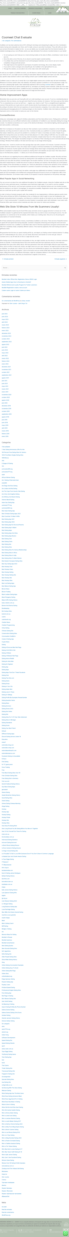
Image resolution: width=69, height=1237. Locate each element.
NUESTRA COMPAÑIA (20, 8)
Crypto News (5, 642)
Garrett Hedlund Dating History (11, 784)
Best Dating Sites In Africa (9, 552)
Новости (4, 1174)
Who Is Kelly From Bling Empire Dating (13, 1127)
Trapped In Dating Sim (8, 1074)
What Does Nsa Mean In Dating (11, 1101)
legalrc (4, 895)
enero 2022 (5, 364)
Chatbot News (6, 622)
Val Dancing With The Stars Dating (12, 1087)
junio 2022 (5, 350)
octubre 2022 (6, 339)
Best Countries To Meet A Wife (11, 516)
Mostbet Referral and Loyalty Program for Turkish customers (19, 285)
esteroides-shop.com (8, 747)
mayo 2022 (5, 353)
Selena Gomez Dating (8, 1009)
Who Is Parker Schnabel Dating (11, 1140)
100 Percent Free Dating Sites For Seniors (14, 452)
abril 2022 (5, 355)
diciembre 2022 (6, 333)
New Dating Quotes (7, 945)
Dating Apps (5, 669)
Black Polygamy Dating (8, 597)
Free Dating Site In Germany (10, 778)
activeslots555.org (7, 469)
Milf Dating (5, 926)
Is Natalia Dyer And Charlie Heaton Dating (14, 856)
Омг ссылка (5, 1177)
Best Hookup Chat (7, 566)
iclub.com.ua (5, 834)
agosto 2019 (5, 417)
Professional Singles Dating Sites (11, 990)
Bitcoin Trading (6, 591)
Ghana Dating (6, 792)
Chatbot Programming (8, 625)
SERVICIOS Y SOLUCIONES (35, 8)
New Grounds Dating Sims (9, 948)
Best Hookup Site (7, 577)
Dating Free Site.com (8, 678)
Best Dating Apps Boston (9, 536)
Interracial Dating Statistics (10, 839)
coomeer (47, 84)
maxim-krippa (6, 917)
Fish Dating (5, 761)
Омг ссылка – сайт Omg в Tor (18, 303)
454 (3, 460)
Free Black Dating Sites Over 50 (11, 772)
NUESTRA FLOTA (49, 8)
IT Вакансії (5, 862)
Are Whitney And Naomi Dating (11, 497)
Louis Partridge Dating (8, 909)
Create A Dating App (8, 639)
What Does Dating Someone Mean (12, 1096)
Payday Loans (6, 984)
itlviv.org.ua (5, 867)
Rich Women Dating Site (9, 998)
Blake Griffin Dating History (9, 600)
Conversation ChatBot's (9, 636)
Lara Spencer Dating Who (9, 892)
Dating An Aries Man (8, 661)
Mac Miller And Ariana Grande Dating (12, 912)
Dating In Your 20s (7, 686)
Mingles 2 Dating (6, 929)
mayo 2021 (5, 386)
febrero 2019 (5, 433)
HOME (10, 8)
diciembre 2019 (6, 405)
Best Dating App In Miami (9, 527)
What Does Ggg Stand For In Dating (12, 1099)
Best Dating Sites (7, 547)
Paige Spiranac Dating (8, 979)
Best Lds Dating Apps (8, 583)
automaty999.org (7, 508)
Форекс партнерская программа (11, 1193)
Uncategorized (6, 1076)
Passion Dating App (7, 982)
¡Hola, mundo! (26, 300)
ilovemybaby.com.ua (8, 837)
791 (3, 466)
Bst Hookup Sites (7, 611)
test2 (3, 1062)
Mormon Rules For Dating (9, 934)
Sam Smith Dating (7, 1001)
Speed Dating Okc (7, 1040)
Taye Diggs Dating (7, 1051)
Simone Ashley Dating (8, 1021)
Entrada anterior (8, 259)
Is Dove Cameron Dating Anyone (11, 848)
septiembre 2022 (7, 341)
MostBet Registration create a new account (14, 287)
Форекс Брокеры (7, 1188)
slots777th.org (6, 1029)
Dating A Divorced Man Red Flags (11, 647)
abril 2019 (4, 428)
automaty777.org (7, 505)
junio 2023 (5, 316)
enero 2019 (5, 436)
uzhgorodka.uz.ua (7, 1085)
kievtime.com (6, 878)
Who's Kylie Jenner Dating (9, 1154)
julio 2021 (4, 380)
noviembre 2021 (6, 369)
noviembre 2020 (6, 394)
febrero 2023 (5, 327)
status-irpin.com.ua (7, 1048)
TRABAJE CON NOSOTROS (18, 13)
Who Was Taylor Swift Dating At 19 (12, 1152)
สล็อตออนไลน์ (5, 1196)
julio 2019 (4, 419)
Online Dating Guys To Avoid (10, 968)
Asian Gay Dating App (8, 502)
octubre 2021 (5, 372)
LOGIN (49, 13)
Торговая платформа (8, 1182)
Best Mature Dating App (9, 586)
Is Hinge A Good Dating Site (10, 851)
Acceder (4, 1206)
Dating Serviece (6, 706)
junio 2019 (5, 422)
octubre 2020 (6, 397)
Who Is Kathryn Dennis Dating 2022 (12, 1124)
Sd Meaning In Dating (8, 1004)
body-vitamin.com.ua (8, 603)
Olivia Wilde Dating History (9, 959)
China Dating (5, 628)
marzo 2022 (5, 358)
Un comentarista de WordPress (11, 300)
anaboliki (4, 483)
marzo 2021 (5, 389)
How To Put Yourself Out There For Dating (14, 831)
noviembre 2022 (6, 336)
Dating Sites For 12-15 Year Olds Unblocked (14, 717)
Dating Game (5, 681)
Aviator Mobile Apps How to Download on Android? (16, 282)
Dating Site (5, 714)
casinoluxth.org (6, 619)
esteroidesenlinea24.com (9, 750)
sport (3, 1046)
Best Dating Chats (7, 541)
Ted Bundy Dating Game (9, 1054)
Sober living (5, 1035)
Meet (3, 920)
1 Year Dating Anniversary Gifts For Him (13, 449)
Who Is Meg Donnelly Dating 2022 (11, 1138)
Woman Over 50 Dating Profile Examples (13, 1163)
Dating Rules (5, 703)
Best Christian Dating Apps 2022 (11, 513)
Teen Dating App (6, 1057)
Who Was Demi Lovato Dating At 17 (12, 1149)
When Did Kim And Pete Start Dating (12, 1107)
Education (5, 739)
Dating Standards (7, 722)
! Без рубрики (6, 446)
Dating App (5, 667)
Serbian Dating (6, 1015)
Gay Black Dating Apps (8, 786)
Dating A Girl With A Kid (8, 650)
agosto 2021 (5, 378)
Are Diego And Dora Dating (9, 485)
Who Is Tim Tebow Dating (9, 1146)
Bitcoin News (5, 589)
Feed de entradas (7, 1209)
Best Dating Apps (7, 530)
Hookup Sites (5, 823)
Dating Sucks (5, 725)
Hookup (4, 809)
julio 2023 (4, 313)
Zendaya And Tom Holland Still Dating (13, 1168)
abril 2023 (5, 322)
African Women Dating (8, 477)
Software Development (8, 1037)
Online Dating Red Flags (9, 970)
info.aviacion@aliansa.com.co (56, 1232)
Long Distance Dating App (9, 906)
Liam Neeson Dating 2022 (9, 901)
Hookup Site (5, 820)
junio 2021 (5, 383)
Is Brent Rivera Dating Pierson (10, 845)
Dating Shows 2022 (7, 708)
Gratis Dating (5, 800)
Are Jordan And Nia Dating (9, 488)
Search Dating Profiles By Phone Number (14, 1007)
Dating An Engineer (7, 664)
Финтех (4, 1185)
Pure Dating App (6, 993)
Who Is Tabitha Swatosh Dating (11, 1143)
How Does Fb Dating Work (9, 825)
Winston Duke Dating (8, 1160)
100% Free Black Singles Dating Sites (12, 455)
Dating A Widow (6, 653)
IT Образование (6, 864)
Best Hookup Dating (7, 572)
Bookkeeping (5, 608)
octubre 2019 (6, 411)
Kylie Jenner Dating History (9, 890)
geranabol (5, 789)
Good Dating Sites (7, 798)
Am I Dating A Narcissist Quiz (10, 480)
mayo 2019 (5, 425)
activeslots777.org (7, 471)
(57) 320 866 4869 (27, 1230)
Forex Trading (6, 767)
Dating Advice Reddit (8, 658)
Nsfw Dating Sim (6, 954)
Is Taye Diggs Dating (8, 859)
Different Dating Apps (8, 733)
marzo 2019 (5, 431)
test (3, 1060)
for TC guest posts (7, 764)
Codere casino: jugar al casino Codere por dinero (16, 290)
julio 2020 (4, 403)
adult (3, 474)
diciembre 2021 (6, 366)
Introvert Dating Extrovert (9, 842)
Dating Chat (5, 675)
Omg (3, 962)
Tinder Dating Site (7, 1068)
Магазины (5, 1171)
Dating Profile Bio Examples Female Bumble (14, 697)
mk (3, 931)
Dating (4, 644)
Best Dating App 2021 (8, 519)
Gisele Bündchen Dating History (11, 795)
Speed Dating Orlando (8, 1043)
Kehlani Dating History (8, 876)
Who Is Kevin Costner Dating (10, 1129)
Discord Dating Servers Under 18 (11, 736)
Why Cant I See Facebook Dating (11, 1157)
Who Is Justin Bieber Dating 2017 (11, 1121)
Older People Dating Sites (9, 956)
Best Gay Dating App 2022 (9, 563)
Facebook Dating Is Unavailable (11, 756)
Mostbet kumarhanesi (8, 943)
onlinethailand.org (7, 976)
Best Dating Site (6, 544)
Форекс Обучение (7, 1191)
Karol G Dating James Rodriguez (11, 873)
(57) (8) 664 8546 (37, 1230)
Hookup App (5, 812)
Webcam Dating (6, 1090)
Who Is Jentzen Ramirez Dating (11, 1118)
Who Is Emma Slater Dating (10, 1113)
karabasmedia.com (7, 870)
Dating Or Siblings (7, 694)
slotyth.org (5, 1032)
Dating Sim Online (7, 711)
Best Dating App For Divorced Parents (13, 524)
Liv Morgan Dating (7, 904)
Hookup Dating (6, 814)
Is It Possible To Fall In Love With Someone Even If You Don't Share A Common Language (28, 853)
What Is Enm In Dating (8, 1104)
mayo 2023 (5, 319)
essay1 (4, 742)
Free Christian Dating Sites (9, 775)
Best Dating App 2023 (8, 522)
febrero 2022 (5, 361)
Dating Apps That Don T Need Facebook (13, 672)
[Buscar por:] (34, 267)
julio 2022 (4, 347)
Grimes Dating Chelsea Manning (11, 803)
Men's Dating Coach (7, 923)
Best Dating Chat (7, 538)
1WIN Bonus (5, 458)
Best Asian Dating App (8, 511)
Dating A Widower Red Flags (10, 655)
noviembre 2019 (6, 408)
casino (4, 616)
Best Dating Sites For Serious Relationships (14, 550)
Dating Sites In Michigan (9, 720)
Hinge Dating (5, 806)
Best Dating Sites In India (9, 555)
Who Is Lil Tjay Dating (8, 1135)
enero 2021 (5, 392)
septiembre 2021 (6, 375)
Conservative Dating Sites (9, 633)
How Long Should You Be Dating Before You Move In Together (20, 828)
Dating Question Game (8, 700)
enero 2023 (5, 330)
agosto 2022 (5, 344)
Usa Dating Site (6, 1082)
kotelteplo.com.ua (7, 884)
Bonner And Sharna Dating (9, 605)
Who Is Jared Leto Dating (9, 1115)
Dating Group (5, 683)
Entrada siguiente (61, 259)
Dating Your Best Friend (8, 728)
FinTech (4, 759)
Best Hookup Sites (7, 580)
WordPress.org (6, 1215)
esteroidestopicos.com (8, 753)
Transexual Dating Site (8, 1071)
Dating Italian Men (7, 689)
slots (3, 1026)
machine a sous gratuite (9, 915)
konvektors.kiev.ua (7, 881)
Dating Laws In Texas (8, 692)
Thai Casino (5, 1065)
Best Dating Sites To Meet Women (12, 558)
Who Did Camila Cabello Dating (11, 1110)
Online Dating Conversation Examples (12, 965)
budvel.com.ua (6, 614)
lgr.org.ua (4, 898)
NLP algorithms (6, 951)
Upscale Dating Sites (8, 1079)
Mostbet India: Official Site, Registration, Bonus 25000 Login (19, 279)
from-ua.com (5, 781)
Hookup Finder (6, 817)
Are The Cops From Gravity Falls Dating (13, 491)
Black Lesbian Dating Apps (9, 594)
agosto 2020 (5, 400)
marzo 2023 (5, 325)
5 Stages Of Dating (7, 463)
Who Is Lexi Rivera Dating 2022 (11, 1132)
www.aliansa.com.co (8, 1166)
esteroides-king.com (8, 745)
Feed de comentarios (8, 1212)
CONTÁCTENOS (36, 13)
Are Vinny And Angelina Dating (10, 494)
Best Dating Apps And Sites (10, 533)
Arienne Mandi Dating (8, 499)
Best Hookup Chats (7, 569)
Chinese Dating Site (7, 630)
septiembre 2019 (7, 414)
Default (4, 731)
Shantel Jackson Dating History (11, 1018)
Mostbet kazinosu (7, 940)
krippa (3, 887)
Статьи (4, 1179)
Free (3, 770)
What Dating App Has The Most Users (13, 1093)
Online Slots (5, 973)
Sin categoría (6, 40)
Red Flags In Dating (7, 995)
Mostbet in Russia (7, 937)
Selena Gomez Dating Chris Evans (11, 1012)
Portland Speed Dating (8, 987)
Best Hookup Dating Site (9, 575)
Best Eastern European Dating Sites (12, 561)
